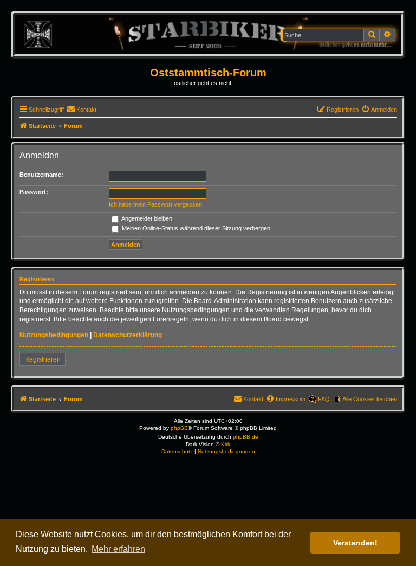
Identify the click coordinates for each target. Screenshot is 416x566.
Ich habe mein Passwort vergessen (155, 204)
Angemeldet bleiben (146, 218)
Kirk (225, 444)
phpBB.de (245, 437)
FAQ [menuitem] (324, 399)
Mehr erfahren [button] (118, 549)
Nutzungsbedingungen (54, 335)
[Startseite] (208, 34)
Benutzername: (41, 174)
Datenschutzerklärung (127, 335)
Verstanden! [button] (355, 542)
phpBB (179, 428)
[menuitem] (81, 109)
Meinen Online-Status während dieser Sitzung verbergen (195, 228)
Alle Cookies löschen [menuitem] (369, 399)
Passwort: (34, 192)
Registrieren (42, 359)
